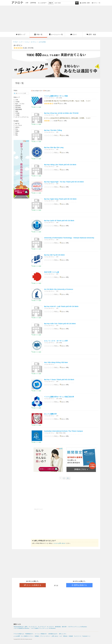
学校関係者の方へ (29, 633)
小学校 (17, 115)
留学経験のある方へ (53, 633)
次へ (68, 478)
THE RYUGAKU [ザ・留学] (20, 626)
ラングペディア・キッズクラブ (46, 626)
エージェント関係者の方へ (41, 633)
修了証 (17, 123)
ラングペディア (33, 626)
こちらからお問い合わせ (59, 543)
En (99, 2)
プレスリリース (77, 636)
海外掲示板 (58, 626)
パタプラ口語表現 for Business (21, 628)
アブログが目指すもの (19, 633)
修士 (16, 133)
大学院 (17, 101)
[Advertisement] (56, 19)
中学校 (17, 113)
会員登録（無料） (86, 2)
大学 (26, 2)
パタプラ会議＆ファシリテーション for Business (43, 628)
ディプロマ (18, 125)
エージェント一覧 (57, 34)
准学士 (17, 127)
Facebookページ (86, 636)
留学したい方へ (62, 633)
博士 (16, 135)
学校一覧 (39, 34)
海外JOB (64, 626)
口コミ (74, 34)
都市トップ (21, 34)
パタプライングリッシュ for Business (77, 626)
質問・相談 (92, 34)
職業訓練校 (18, 109)
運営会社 (65, 636)
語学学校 (33, 2)
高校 (16, 111)
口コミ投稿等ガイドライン (27, 636)
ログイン (95, 2)
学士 (16, 129)
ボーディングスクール (22, 117)
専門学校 (18, 107)
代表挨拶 (71, 636)
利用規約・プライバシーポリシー (42, 636)
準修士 (17, 131)
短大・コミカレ (20, 103)
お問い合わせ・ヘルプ (57, 636)
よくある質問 (17, 636)
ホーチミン (18, 45)
